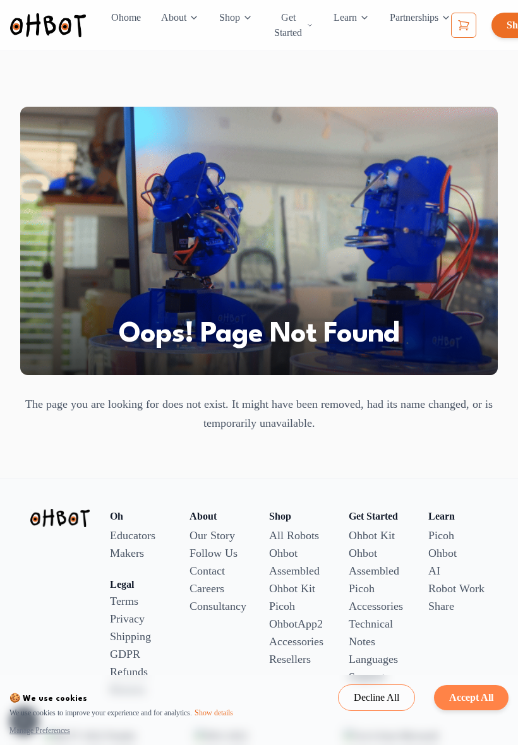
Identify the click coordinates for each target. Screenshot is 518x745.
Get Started (288, 25)
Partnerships (414, 17)
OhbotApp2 (296, 623)
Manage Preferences (39, 730)
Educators (132, 535)
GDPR (125, 654)
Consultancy (218, 606)
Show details (214, 712)
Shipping (130, 636)
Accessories (296, 641)
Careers (207, 588)
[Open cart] (463, 25)
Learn (345, 17)
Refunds (129, 671)
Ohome (126, 17)
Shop (229, 17)
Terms (124, 601)
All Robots (294, 535)
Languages (373, 659)
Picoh (282, 606)
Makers (127, 553)
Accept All (471, 697)
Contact (207, 570)
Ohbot (442, 553)
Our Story (212, 535)
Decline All (376, 697)
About (173, 17)
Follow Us (214, 553)
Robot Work (456, 588)
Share (441, 606)
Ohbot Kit (292, 588)
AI (434, 570)
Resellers (290, 659)
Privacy (127, 618)
